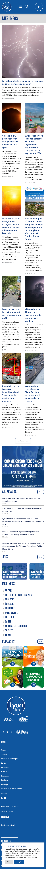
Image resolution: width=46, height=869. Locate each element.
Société (9, 630)
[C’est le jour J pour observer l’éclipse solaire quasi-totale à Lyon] (11, 118)
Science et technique (16, 626)
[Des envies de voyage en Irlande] (33, 677)
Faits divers (11, 613)
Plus (40, 492)
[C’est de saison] (12, 677)
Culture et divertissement (19, 595)
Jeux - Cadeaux (7, 811)
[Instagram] (11, 732)
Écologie (9, 599)
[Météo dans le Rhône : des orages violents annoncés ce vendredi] (34, 291)
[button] (41, 571)
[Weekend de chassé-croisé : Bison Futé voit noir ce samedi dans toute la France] (34, 368)
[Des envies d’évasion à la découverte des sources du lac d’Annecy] (12, 656)
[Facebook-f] (3, 732)
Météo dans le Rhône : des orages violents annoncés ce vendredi (33, 315)
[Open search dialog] (26, 6)
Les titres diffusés (8, 825)
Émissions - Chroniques (10, 806)
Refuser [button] (9, 862)
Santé (8, 621)
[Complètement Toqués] (33, 656)
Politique (10, 617)
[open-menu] (21, 6)
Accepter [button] (19, 862)
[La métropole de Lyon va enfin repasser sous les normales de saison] (23, 51)
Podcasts (6, 841)
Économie (10, 608)
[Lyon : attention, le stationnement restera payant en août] (11, 291)
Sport (8, 635)
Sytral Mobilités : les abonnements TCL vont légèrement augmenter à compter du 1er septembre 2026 (34, 144)
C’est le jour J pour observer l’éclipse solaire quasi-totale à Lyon (10, 141)
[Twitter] (7, 732)
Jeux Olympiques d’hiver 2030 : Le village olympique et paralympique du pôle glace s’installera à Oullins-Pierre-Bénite (23, 546)
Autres (9, 590)
